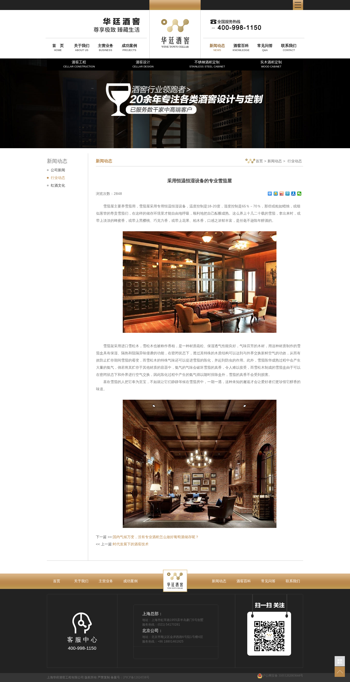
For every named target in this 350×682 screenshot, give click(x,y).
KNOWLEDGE (241, 47)
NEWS (217, 47)
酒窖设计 (142, 64)
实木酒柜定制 (271, 64)
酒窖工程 (79, 64)
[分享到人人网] (293, 194)
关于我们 (81, 581)
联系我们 (293, 581)
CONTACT (288, 47)
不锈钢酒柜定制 (207, 64)
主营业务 (106, 581)
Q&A (265, 47)
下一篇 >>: (147, 537)
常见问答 (268, 581)
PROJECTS (129, 47)
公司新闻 (58, 170)
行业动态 (58, 178)
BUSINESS (105, 47)
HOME (58, 47)
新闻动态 (274, 161)
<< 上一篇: (122, 544)
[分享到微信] (299, 194)
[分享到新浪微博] (282, 194)
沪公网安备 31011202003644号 (282, 675)
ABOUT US (81, 47)
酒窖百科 (243, 581)
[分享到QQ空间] (276, 194)
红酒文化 (58, 185)
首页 (259, 161)
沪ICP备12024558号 (136, 677)
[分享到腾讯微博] (287, 194)
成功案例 (130, 581)
